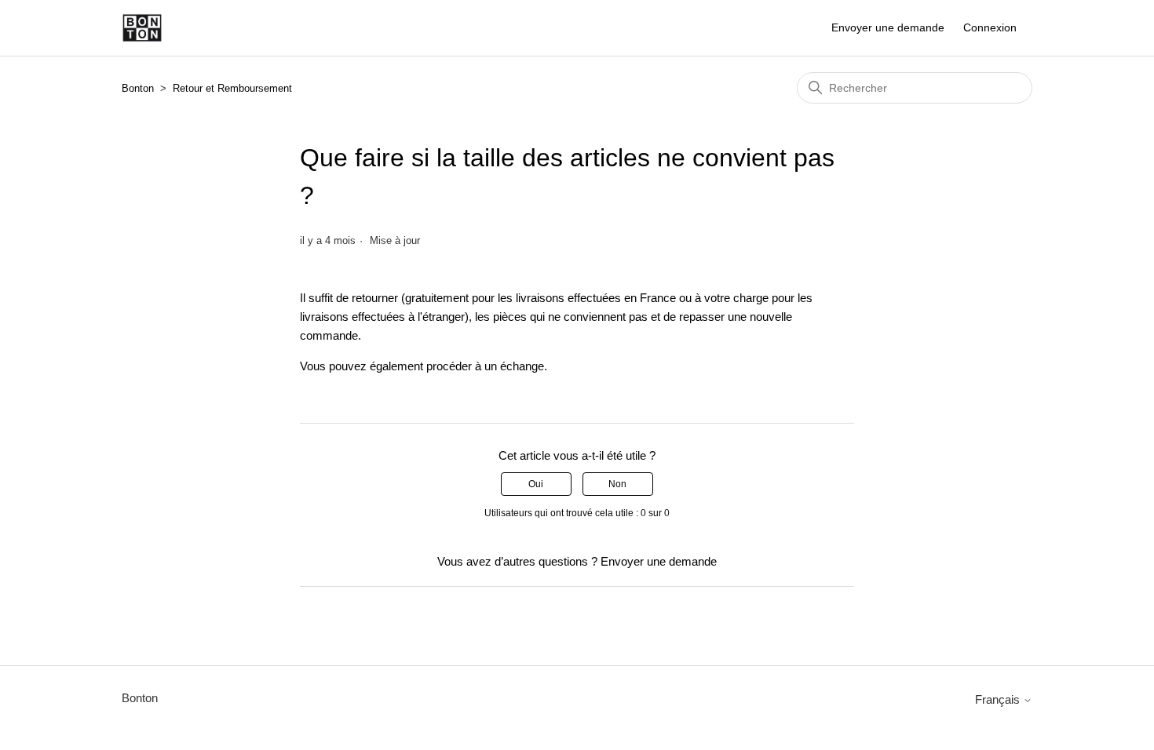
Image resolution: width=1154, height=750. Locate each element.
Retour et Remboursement (232, 88)
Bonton (138, 88)
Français (999, 699)
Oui (535, 484)
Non (617, 484)
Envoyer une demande (887, 27)
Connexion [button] (990, 27)
